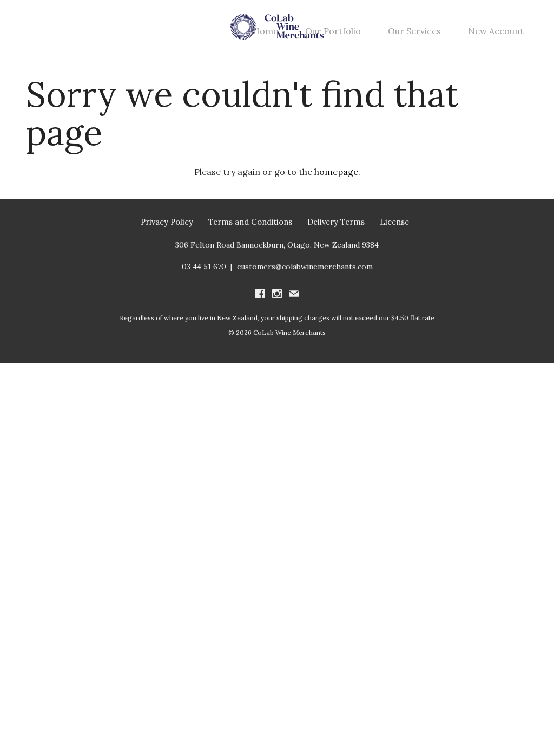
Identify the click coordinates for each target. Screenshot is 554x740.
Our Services (414, 30)
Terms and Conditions (250, 222)
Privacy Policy (167, 222)
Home (265, 30)
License (394, 222)
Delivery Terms (336, 222)
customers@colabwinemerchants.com (305, 266)
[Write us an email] (294, 295)
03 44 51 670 (204, 266)
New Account (496, 30)
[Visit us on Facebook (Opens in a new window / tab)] (260, 295)
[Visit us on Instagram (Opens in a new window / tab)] (277, 295)
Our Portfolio (333, 30)
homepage (336, 171)
